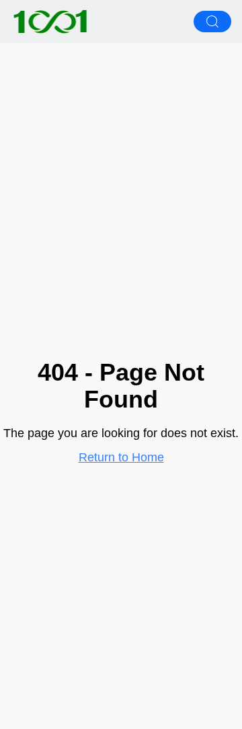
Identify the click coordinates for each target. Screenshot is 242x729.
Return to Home (121, 457)
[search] (212, 21)
